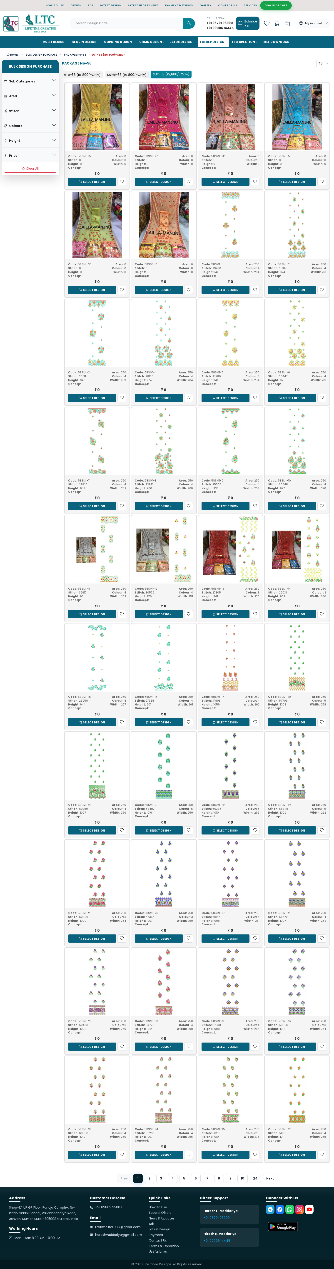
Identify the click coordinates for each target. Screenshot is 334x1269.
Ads (152, 1224)
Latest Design (159, 1229)
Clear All (32, 168)
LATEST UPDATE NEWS (143, 5)
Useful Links (158, 1251)
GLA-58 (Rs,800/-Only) (82, 74)
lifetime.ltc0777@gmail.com (118, 1227)
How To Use (158, 1207)
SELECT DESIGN (94, 182)
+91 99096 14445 (217, 1240)
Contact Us (158, 1240)
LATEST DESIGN (110, 5)
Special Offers (160, 1212)
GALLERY (206, 5)
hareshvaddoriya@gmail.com (118, 1235)
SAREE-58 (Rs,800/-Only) (127, 74)
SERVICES (250, 5)
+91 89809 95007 (108, 1207)
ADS (90, 5)
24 (255, 1178)
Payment (156, 1235)
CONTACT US (227, 5)
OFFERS (75, 5)
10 (242, 1178)
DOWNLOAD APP (276, 5)
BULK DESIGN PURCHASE (41, 55)
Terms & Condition (164, 1246)
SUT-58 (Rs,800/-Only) (171, 74)
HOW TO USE (55, 5)
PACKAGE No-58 (75, 55)
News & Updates (161, 1218)
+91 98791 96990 (217, 1217)
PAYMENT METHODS (179, 5)
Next (270, 1178)
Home (14, 55)
